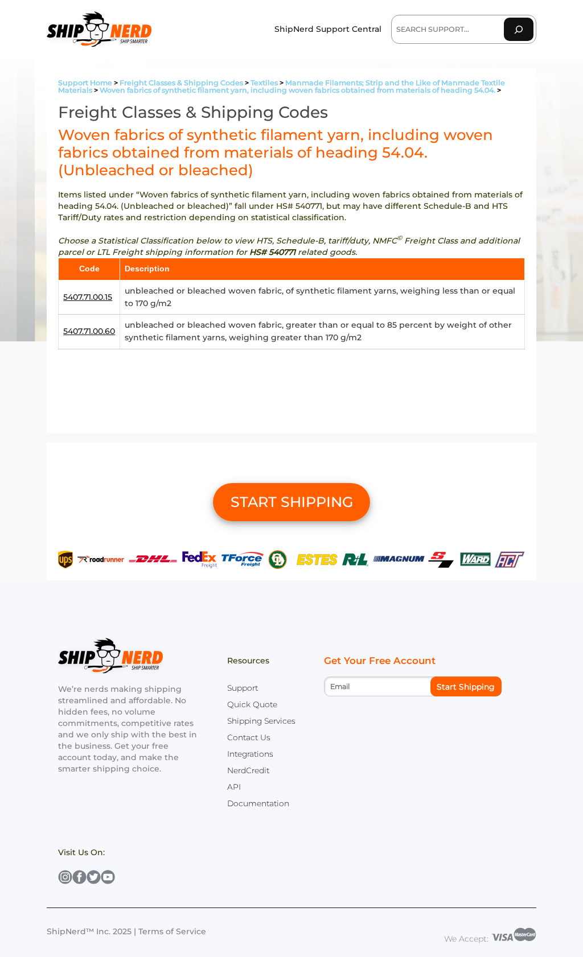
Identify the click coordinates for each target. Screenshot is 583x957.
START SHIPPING (292, 501)
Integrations (250, 753)
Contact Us (248, 737)
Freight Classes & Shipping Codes (181, 83)
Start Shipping (466, 686)
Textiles (264, 83)
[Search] (518, 29)
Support (242, 687)
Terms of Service (172, 931)
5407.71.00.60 (89, 331)
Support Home (85, 83)
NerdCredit (248, 770)
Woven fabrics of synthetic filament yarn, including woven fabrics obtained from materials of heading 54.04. (297, 90)
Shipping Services (261, 720)
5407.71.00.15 (87, 297)
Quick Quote (252, 704)
